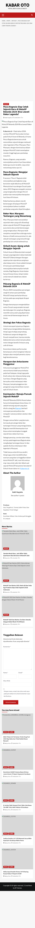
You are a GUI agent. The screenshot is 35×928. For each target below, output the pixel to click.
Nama (5, 672)
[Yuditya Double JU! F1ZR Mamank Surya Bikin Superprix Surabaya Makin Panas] (17, 825)
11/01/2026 (14, 558)
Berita (5, 732)
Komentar (7, 646)
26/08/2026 (15, 743)
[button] (4, 15)
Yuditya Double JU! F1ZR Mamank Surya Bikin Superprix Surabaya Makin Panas (17, 840)
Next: (17, 516)
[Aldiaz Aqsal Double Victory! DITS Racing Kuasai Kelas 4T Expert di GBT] (17, 858)
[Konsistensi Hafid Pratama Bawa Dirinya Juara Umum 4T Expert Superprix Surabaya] (17, 759)
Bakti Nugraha (8, 117)
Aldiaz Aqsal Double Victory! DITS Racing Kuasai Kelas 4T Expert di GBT (15, 873)
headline (11, 732)
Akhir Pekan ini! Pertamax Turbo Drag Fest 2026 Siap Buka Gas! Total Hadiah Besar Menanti (16, 739)
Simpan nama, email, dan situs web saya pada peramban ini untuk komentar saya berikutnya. (17, 693)
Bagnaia (18, 408)
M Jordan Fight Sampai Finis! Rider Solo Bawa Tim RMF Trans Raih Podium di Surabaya (17, 806)
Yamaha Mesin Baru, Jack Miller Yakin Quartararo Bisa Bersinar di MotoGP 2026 (16, 554)
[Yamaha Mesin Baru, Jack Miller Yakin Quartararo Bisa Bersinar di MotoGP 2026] (17, 540)
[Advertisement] (17, 46)
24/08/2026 (15, 776)
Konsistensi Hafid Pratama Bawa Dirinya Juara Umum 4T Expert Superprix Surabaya (16, 773)
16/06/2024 (17, 117)
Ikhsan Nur (7, 558)
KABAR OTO (17, 5)
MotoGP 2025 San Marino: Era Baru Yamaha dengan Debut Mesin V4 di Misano (17, 621)
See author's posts (17, 495)
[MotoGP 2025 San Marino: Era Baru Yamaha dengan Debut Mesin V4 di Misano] (17, 606)
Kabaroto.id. (24, 468)
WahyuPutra (8, 743)
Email (20, 672)
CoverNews (28, 885)
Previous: (16, 507)
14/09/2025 (14, 592)
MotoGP (6, 104)
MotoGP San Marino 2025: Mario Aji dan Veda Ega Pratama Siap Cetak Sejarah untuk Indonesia (17, 587)
